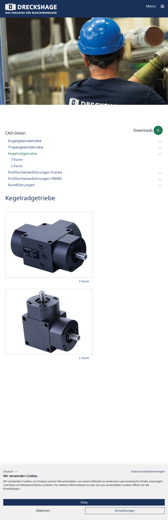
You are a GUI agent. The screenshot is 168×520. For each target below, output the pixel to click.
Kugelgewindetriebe (25, 140)
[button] (10, 471)
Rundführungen (21, 185)
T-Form (17, 159)
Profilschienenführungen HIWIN (34, 178)
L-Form (17, 166)
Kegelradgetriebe (22, 153)
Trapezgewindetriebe (25, 147)
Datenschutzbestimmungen (148, 471)
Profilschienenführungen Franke (35, 172)
